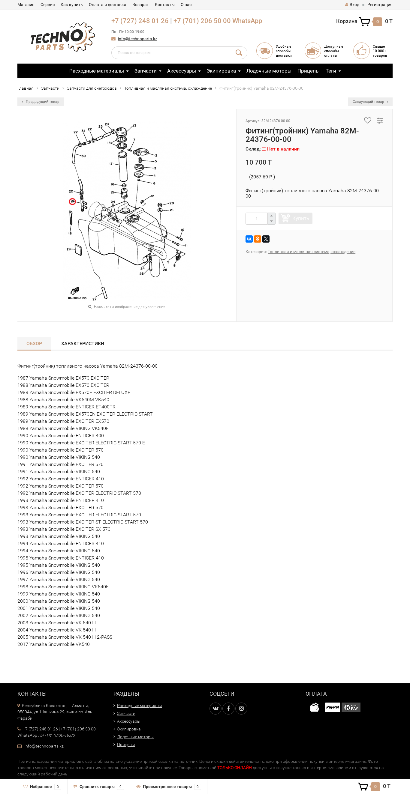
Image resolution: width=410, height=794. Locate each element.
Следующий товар (369, 102)
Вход (354, 4)
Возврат (140, 4)
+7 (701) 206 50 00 (202, 21)
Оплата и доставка (107, 4)
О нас (186, 4)
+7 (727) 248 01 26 (140, 21)
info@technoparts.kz (137, 38)
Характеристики (82, 343)
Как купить (72, 4)
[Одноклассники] (257, 239)
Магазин (26, 4)
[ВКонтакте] (249, 239)
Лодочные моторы (268, 71)
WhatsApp (247, 21)
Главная (25, 88)
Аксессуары (181, 71)
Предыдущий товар (42, 102)
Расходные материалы (96, 71)
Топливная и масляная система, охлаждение (168, 88)
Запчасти (145, 71)
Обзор (34, 343)
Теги (331, 71)
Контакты (165, 4)
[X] (266, 239)
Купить (300, 218)
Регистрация (380, 4)
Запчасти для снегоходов (92, 88)
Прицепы (308, 71)
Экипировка (221, 71)
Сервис (48, 4)
